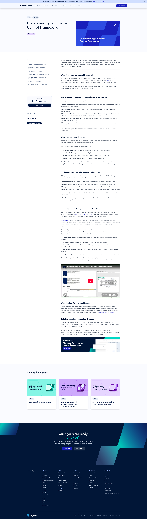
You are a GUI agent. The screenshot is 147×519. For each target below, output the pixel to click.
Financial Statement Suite (48, 495)
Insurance (76, 488)
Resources (62, 6)
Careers (106, 485)
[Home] (26, 6)
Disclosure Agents (46, 502)
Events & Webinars (93, 485)
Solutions (46, 6)
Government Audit (62, 482)
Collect (44, 482)
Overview (60, 490)
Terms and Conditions (102, 515)
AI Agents (44, 475)
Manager (76, 475)
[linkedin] (75, 515)
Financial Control (62, 480)
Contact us (107, 488)
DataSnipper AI (46, 477)
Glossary (91, 487)
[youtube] (81, 515)
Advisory (60, 485)
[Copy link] (28, 113)
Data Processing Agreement (112, 493)
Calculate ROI (79, 448)
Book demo (122, 5)
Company (71, 6)
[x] (85, 515)
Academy (91, 480)
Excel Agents (45, 500)
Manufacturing (77, 485)
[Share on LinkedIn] (31, 113)
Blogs (90, 475)
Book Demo (67, 448)
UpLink (44, 492)
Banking (76, 483)
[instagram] (78, 515)
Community (92, 482)
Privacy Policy (92, 515)
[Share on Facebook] (37, 113)
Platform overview (47, 473)
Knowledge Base (93, 477)
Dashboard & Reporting (48, 480)
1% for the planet (109, 483)
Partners (107, 480)
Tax (59, 477)
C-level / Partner (78, 477)
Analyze (44, 490)
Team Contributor (78, 473)
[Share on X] (34, 113)
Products (37, 6)
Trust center (108, 490)
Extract (44, 485)
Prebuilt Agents (46, 505)
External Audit (61, 473)
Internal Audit (61, 475)
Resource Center (93, 473)
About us (107, 478)
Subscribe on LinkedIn (34, 123)
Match (44, 487)
